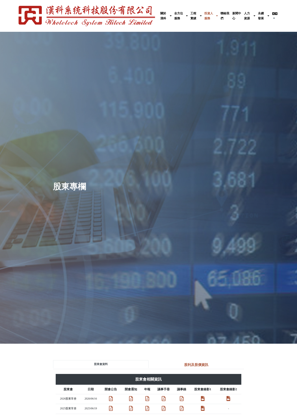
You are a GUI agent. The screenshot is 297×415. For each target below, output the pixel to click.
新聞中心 (236, 16)
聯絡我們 (225, 16)
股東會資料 (101, 364)
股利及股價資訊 (196, 365)
